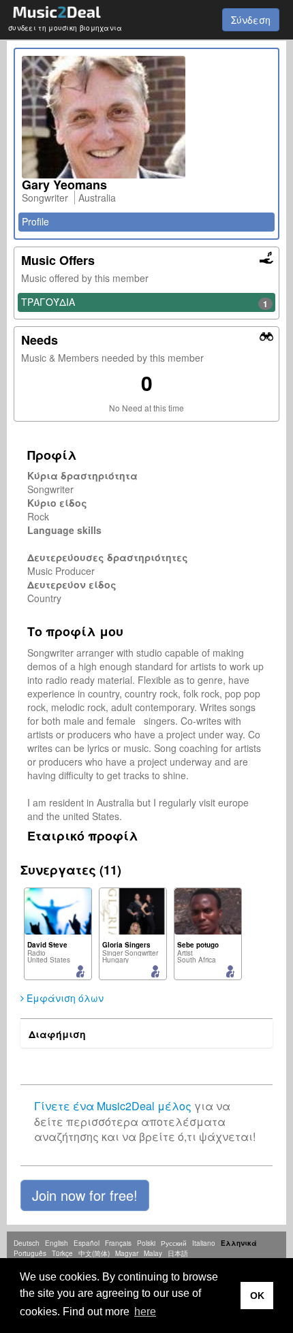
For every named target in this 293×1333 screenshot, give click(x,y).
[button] (84, 1195)
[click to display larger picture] (146, 117)
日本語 (178, 1253)
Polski (146, 1243)
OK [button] (257, 1295)
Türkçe (62, 1253)
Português (30, 1253)
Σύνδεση (251, 20)
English (56, 1243)
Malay (153, 1253)
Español (86, 1243)
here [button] (145, 1311)
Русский (174, 1243)
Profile (35, 221)
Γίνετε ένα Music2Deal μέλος (112, 1106)
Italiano (203, 1243)
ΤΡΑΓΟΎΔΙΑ (144, 302)
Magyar (126, 1253)
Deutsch (27, 1243)
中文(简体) (94, 1253)
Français (118, 1243)
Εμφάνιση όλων (64, 998)
